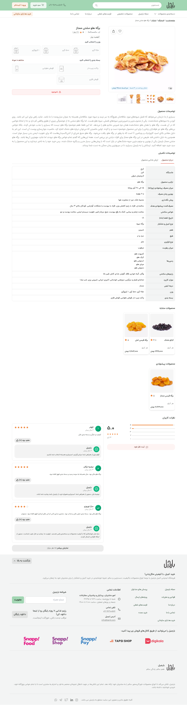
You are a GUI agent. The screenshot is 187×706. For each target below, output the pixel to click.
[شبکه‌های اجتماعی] (76, 700)
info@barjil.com (108, 620)
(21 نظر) (76, 32)
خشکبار (153, 20)
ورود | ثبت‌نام (20, 5)
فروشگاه (161, 20)
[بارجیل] (170, 5)
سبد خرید (37, 5)
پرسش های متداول (139, 589)
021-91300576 (56, 5)
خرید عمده (142, 612)
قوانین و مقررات (168, 597)
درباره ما (171, 605)
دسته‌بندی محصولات (166, 14)
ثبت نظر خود (139, 447)
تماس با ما (170, 612)
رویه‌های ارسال (141, 597)
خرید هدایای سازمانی (22, 14)
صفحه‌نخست (170, 20)
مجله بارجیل (170, 589)
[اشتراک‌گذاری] (113, 31)
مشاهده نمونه (18, 60)
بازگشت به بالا (23, 561)
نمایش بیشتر (57, 548)
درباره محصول (167, 160)
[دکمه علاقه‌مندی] (120, 31)
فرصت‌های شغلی (140, 605)
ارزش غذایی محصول (149, 160)
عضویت (18, 600)
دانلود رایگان (20, 614)
